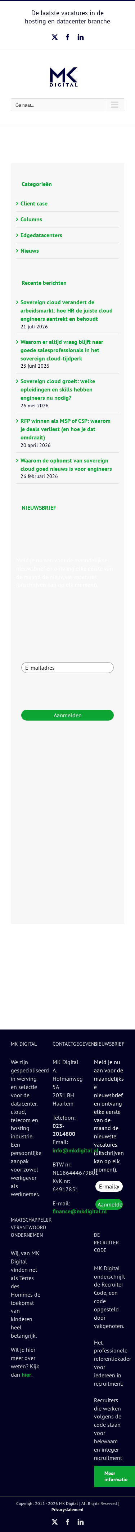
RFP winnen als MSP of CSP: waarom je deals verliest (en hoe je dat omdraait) (66, 429)
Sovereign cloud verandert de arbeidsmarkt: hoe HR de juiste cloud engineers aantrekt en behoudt (67, 310)
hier (26, 1374)
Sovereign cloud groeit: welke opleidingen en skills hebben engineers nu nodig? (58, 389)
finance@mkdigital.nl (80, 1211)
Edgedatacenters (41, 235)
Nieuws (30, 250)
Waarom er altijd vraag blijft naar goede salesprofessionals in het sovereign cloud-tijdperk (62, 350)
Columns (31, 219)
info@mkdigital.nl (76, 1150)
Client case (34, 203)
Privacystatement (67, 1509)
